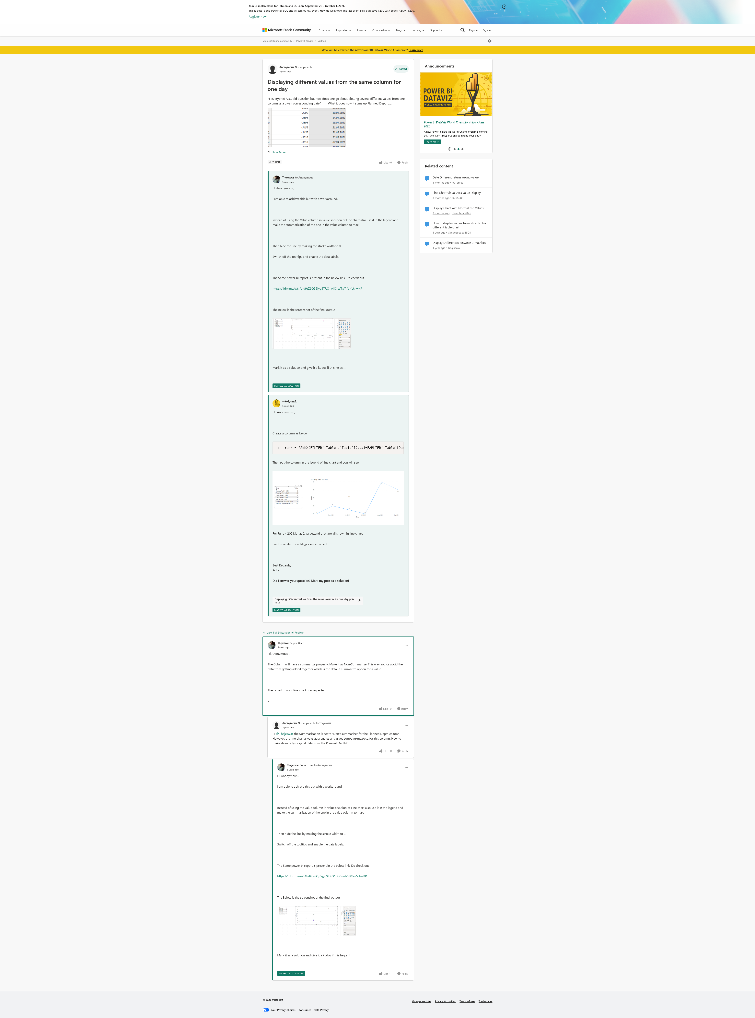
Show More (278, 152)
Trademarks (485, 1001)
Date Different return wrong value (456, 177)
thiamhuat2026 (461, 213)
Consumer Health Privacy (314, 1010)
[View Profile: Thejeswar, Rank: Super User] (272, 645)
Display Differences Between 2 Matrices (459, 243)
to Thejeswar (323, 723)
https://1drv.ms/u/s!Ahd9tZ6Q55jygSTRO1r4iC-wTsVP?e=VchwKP (317, 288)
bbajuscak (454, 248)
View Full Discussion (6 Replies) (285, 632)
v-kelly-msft (289, 401)
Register (474, 30)
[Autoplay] (450, 149)
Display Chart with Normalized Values (458, 208)
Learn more (416, 50)
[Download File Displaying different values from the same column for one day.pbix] (359, 601)
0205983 (457, 198)
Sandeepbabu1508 (459, 232)
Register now (258, 16)
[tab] (454, 149)
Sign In (487, 30)
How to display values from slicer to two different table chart (460, 225)
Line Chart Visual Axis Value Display (457, 193)
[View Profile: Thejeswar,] (276, 179)
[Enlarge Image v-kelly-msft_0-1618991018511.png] (338, 498)
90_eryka (457, 182)
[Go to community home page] (286, 30)
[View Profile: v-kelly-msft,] (276, 403)
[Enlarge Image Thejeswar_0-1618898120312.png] (312, 333)
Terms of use (467, 1001)
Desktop (322, 40)
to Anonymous (304, 177)
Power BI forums (304, 40)
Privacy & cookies (445, 1001)
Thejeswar (288, 177)
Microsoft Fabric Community (277, 40)
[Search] (462, 30)
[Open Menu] (490, 41)
